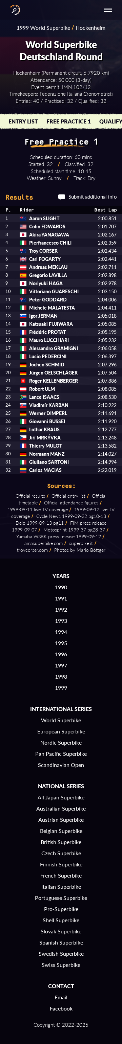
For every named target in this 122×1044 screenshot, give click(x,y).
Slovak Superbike (61, 931)
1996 (61, 654)
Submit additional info (92, 196)
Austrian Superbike (61, 819)
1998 (61, 676)
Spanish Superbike (61, 942)
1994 (61, 632)
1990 (61, 587)
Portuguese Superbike (61, 898)
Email (61, 997)
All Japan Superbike (61, 797)
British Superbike (61, 842)
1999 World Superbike (43, 27)
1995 (61, 643)
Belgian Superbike (61, 831)
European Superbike (61, 731)
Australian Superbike (61, 808)
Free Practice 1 (68, 121)
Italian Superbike (61, 886)
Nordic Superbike (61, 742)
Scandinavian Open (61, 765)
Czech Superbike (61, 853)
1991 (61, 598)
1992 (61, 609)
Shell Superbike (61, 920)
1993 (61, 621)
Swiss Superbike (61, 965)
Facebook (61, 1008)
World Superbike (61, 720)
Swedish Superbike (61, 953)
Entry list (23, 121)
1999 (61, 687)
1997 (61, 665)
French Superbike (61, 875)
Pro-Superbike (61, 909)
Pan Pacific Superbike (61, 753)
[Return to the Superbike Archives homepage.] (13, 10)
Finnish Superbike (61, 864)
